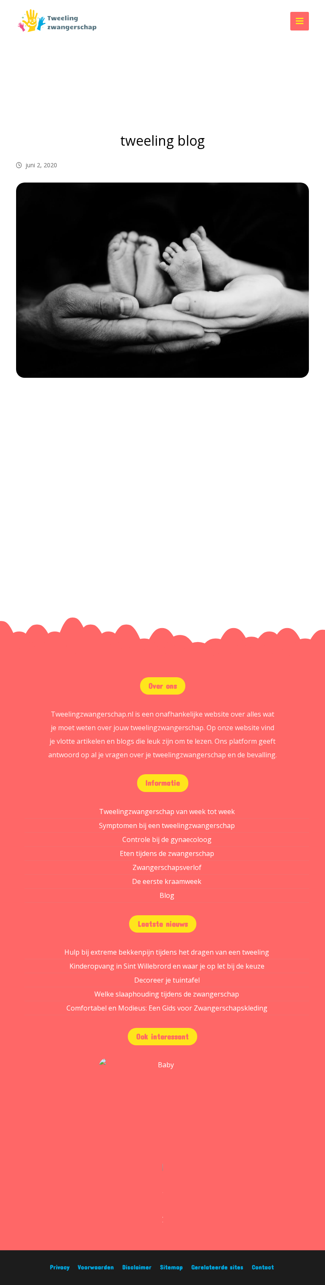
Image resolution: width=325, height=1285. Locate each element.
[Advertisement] (163, 458)
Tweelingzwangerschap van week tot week (167, 811)
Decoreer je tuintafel (167, 980)
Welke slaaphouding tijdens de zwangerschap (166, 994)
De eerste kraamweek (166, 881)
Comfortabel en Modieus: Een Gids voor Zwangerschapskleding (166, 1008)
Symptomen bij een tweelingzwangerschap (167, 825)
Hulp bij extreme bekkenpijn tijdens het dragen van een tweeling (166, 952)
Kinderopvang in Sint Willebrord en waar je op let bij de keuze (166, 966)
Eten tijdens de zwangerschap (167, 853)
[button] (299, 21)
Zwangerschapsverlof (166, 867)
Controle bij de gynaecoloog (167, 839)
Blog (167, 895)
